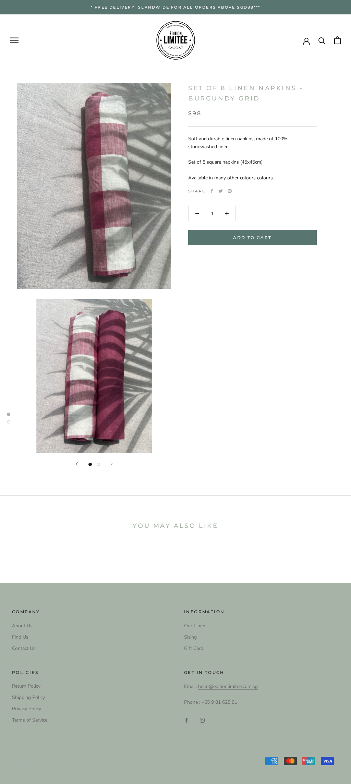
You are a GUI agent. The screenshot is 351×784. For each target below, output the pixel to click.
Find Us (20, 637)
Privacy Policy (26, 708)
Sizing (190, 637)
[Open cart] (337, 40)
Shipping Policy (28, 697)
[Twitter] (221, 191)
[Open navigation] (14, 40)
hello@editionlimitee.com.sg (228, 686)
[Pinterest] (230, 191)
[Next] (112, 463)
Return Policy (26, 686)
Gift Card (193, 648)
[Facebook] (212, 191)
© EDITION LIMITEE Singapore (57, 761)
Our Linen (194, 625)
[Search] (322, 40)
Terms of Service (29, 720)
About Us (22, 625)
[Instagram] (202, 720)
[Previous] (77, 463)
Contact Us (24, 648)
